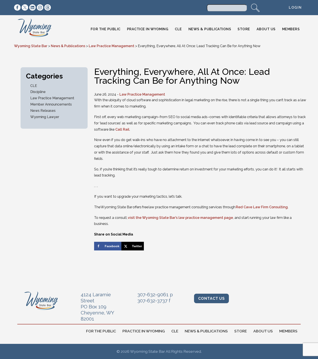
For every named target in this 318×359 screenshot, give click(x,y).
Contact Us (211, 298)
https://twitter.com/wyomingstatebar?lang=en (25, 7)
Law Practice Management (52, 98)
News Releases (43, 111)
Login (295, 7)
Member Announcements (51, 104)
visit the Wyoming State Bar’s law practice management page (180, 218)
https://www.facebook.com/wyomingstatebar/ (17, 7)
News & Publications (209, 29)
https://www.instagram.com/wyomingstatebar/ (40, 7)
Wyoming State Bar (38, 29)
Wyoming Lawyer (44, 117)
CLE (178, 29)
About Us (266, 29)
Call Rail (122, 129)
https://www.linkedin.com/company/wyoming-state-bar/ (32, 7)
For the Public (105, 29)
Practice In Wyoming (148, 29)
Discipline (38, 92)
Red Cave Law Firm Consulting (262, 207)
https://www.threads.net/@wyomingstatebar (47, 7)
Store (244, 29)
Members (291, 29)
